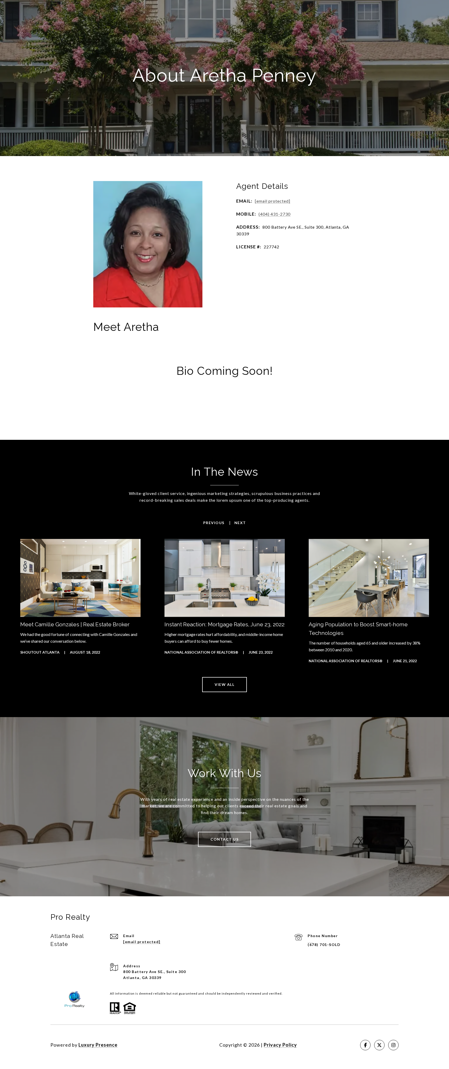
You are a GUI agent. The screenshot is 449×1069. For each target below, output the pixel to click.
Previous (213, 523)
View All (224, 684)
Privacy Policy (280, 1045)
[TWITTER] (379, 1045)
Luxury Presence (97, 1045)
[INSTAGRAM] (393, 1045)
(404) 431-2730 (274, 213)
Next (240, 523)
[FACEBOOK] (365, 1045)
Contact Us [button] (224, 839)
